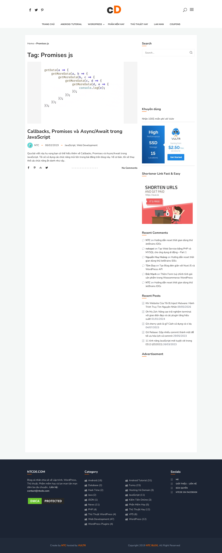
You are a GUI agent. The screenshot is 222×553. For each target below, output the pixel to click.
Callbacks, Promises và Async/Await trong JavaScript (74, 134)
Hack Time (94, 490)
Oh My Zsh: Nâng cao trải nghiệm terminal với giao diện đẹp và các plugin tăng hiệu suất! (168, 315)
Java (90, 495)
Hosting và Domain (139, 490)
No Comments (129, 168)
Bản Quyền (182, 488)
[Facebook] (30, 10)
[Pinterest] (42, 10)
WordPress (95, 24)
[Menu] (192, 10)
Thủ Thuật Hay (139, 24)
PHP (90, 509)
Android (92, 480)
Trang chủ (48, 24)
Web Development (87, 145)
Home (30, 43)
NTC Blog (152, 545)
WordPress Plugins (98, 524)
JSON (91, 499)
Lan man (159, 24)
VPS (131, 514)
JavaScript (70, 145)
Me (177, 479)
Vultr (82, 545)
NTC (148, 240)
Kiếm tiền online (138, 499)
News (91, 504)
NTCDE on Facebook (186, 492)
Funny (132, 485)
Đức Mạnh (151, 274)
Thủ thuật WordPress (100, 514)
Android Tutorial (71, 24)
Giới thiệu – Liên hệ (186, 483)
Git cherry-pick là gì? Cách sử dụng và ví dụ (169, 323)
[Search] (185, 10)
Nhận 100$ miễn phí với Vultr (158, 118)
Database (93, 485)
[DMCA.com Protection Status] (46, 504)
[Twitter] (36, 10)
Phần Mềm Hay (116, 24)
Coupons (175, 24)
